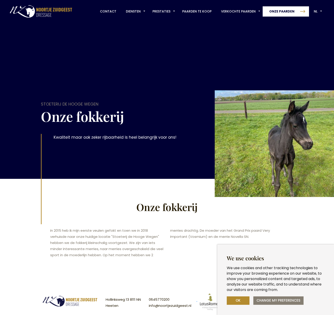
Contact (108, 11)
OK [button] (238, 300)
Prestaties (161, 11)
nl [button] (315, 11)
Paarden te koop (197, 11)
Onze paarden (281, 11)
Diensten (133, 11)
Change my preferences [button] (278, 300)
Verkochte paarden (238, 11)
